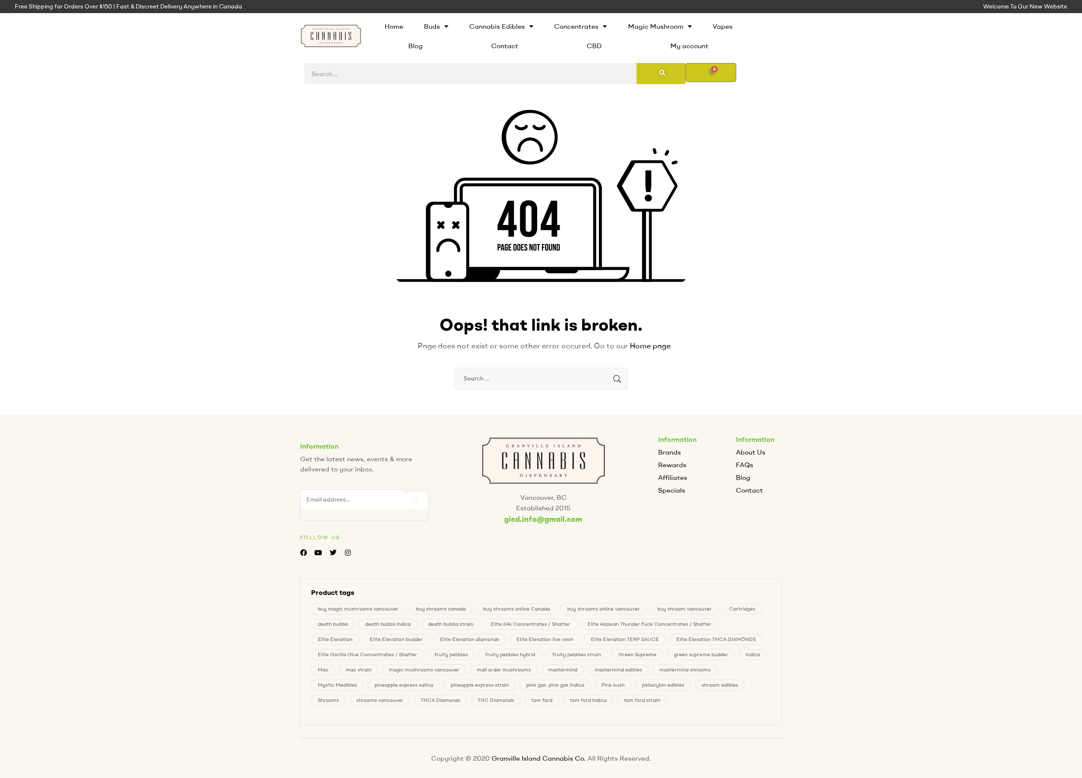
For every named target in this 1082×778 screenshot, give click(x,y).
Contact (504, 45)
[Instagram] (348, 552)
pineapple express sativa (403, 685)
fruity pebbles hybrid (510, 654)
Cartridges (742, 608)
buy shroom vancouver (684, 608)
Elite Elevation (335, 639)
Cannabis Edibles (497, 26)
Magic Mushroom (655, 26)
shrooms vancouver (379, 700)
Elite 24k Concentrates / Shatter (530, 624)
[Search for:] (541, 378)
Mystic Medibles (337, 685)
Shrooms (328, 700)
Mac (323, 669)
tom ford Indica (588, 700)
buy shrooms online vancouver (603, 608)
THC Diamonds (496, 700)
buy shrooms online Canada (516, 608)
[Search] (661, 73)
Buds (432, 26)
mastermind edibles (618, 669)
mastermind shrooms (684, 669)
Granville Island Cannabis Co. (539, 758)
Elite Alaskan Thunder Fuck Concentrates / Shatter (649, 624)
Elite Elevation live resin (545, 639)
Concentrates (576, 26)
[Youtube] (318, 552)
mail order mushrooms (504, 669)
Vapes (722, 26)
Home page (650, 346)
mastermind (562, 669)
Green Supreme (637, 654)
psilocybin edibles (663, 685)
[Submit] (415, 501)
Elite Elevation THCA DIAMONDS (716, 639)
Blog (415, 45)
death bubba (333, 624)
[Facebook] (303, 552)
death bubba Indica (388, 624)
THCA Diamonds (440, 700)
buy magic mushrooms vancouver (358, 608)
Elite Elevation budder (396, 639)
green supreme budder (701, 654)
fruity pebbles (451, 654)
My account (689, 45)
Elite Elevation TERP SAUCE (625, 639)
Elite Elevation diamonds (469, 639)
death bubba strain (450, 624)
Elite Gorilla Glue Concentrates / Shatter (367, 654)
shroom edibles (720, 685)
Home (394, 26)
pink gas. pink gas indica (555, 685)
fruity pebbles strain (576, 654)
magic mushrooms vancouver (424, 669)
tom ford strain (642, 700)
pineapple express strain (480, 685)
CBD (594, 45)
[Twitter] (332, 552)
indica (753, 654)
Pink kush (613, 685)
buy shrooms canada (441, 608)
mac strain (359, 669)
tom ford (541, 700)
